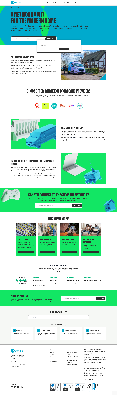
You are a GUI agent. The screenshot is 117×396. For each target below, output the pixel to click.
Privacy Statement (14, 390)
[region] (59, 46)
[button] (76, 2)
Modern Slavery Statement (37, 390)
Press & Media (53, 361)
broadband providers (76, 137)
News (51, 359)
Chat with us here (88, 379)
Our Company (56, 2)
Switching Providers (72, 364)
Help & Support (68, 2)
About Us (52, 352)
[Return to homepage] (16, 2)
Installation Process (72, 362)
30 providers (45, 96)
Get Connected (45, 2)
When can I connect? (72, 360)
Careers (52, 354)
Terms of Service (28, 390)
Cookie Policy (21, 390)
